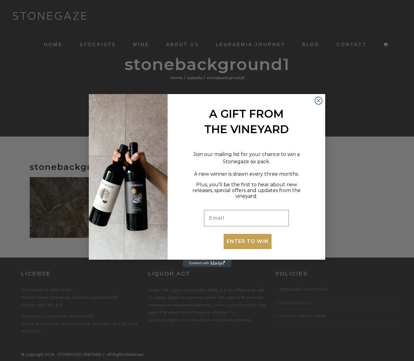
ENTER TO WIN (248, 241)
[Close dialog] (318, 100)
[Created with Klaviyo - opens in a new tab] (207, 263)
